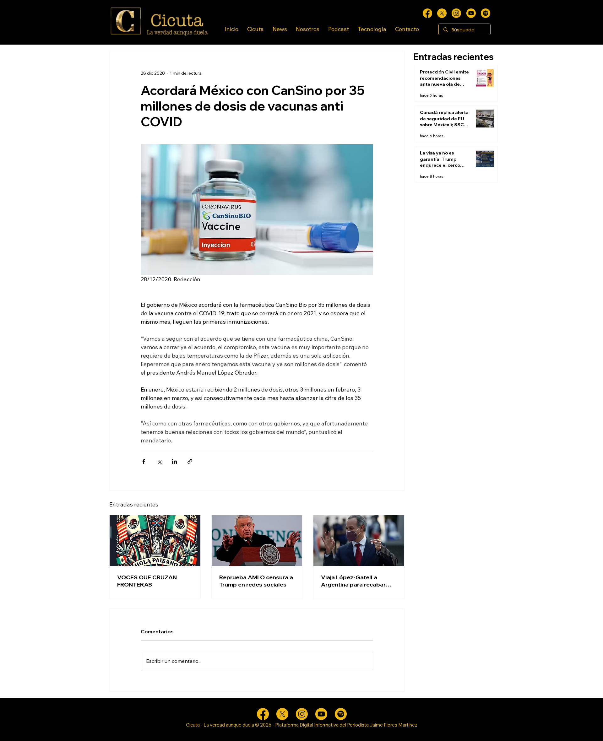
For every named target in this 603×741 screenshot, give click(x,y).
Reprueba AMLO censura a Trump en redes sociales (256, 581)
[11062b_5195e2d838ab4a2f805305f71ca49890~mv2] (442, 13)
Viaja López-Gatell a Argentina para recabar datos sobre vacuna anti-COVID (355, 581)
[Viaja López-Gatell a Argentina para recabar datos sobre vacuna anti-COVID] (358, 540)
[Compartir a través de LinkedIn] (174, 461)
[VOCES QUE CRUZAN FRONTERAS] (155, 540)
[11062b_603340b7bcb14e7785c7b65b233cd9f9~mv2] (456, 13)
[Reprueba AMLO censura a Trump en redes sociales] (257, 540)
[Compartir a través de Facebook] (144, 461)
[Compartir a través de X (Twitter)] (159, 461)
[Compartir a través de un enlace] (190, 461)
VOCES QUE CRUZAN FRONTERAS (147, 581)
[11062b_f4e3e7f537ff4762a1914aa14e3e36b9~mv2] (427, 13)
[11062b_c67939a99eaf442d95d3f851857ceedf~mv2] (471, 13)
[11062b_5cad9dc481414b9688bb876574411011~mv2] (485, 13)
